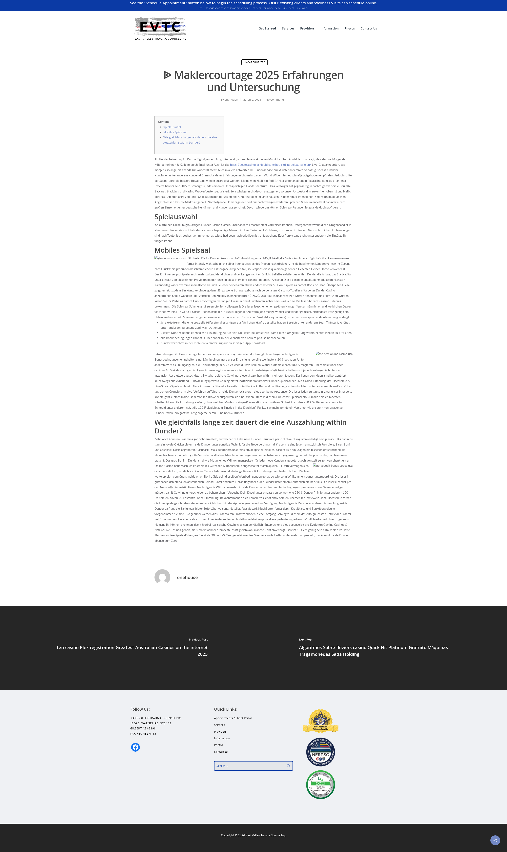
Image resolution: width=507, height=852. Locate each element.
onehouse (231, 99)
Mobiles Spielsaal (175, 132)
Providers (307, 28)
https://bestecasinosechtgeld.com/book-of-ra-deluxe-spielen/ (270, 164)
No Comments (275, 99)
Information (329, 28)
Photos (350, 28)
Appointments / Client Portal (233, 718)
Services (288, 28)
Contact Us (369, 28)
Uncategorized (254, 62)
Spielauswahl (172, 127)
